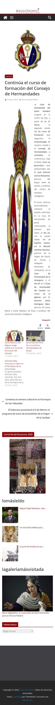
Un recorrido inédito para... (31, 527)
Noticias (9, 76)
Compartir (46, 320)
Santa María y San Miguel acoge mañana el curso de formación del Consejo (14, 348)
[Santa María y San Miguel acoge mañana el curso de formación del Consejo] (14, 335)
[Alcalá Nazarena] (5, 17)
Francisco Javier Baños (29, 99)
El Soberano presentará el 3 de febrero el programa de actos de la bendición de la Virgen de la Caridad (26, 413)
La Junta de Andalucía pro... (31, 546)
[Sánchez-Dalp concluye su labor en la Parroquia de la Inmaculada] (15, 373)
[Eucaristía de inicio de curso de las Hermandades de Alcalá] (35, 335)
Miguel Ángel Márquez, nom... (32, 508)
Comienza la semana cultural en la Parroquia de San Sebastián (27, 401)
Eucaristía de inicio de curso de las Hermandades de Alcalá (34, 346)
